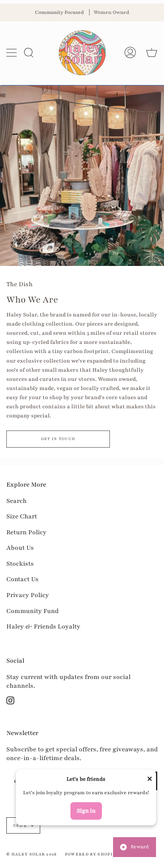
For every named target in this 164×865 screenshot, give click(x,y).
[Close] (149, 780)
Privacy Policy (27, 595)
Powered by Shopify (92, 854)
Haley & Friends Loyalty (43, 626)
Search (16, 501)
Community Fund (32, 611)
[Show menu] (12, 52)
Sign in (86, 811)
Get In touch (58, 438)
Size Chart (21, 516)
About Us (20, 547)
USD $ (20, 825)
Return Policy (26, 532)
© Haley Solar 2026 (31, 854)
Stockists (20, 563)
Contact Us (22, 579)
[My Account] (130, 52)
